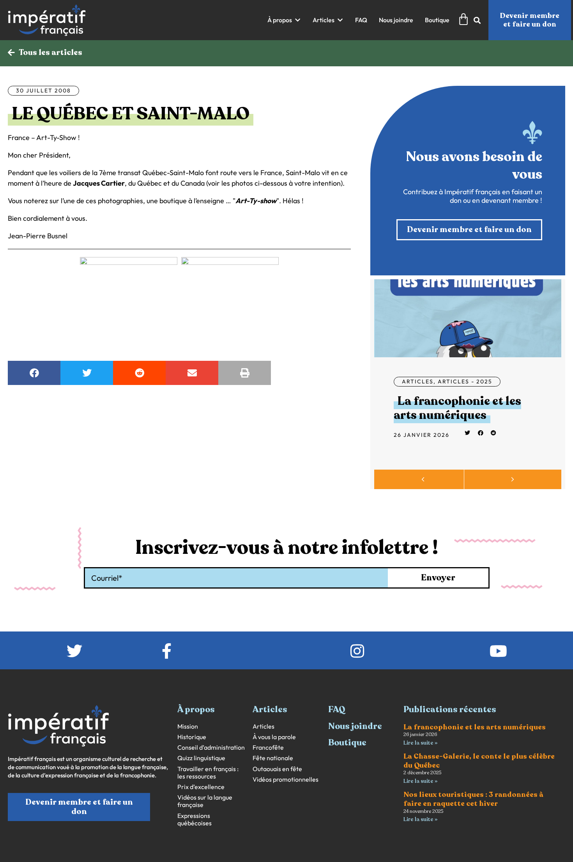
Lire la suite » (420, 743)
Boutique (347, 742)
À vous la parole (274, 737)
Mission (187, 726)
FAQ (336, 709)
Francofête (268, 747)
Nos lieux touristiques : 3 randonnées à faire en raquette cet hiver (473, 799)
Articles (417, 381)
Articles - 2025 (465, 381)
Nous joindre (355, 726)
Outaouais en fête (277, 769)
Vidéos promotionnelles (285, 779)
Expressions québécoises (194, 819)
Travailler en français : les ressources (208, 772)
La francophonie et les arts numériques (457, 408)
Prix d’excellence (201, 787)
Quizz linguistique (201, 758)
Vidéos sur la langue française (204, 801)
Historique (191, 737)
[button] (284, 20)
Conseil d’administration (211, 747)
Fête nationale (273, 758)
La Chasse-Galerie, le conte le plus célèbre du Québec (479, 761)
